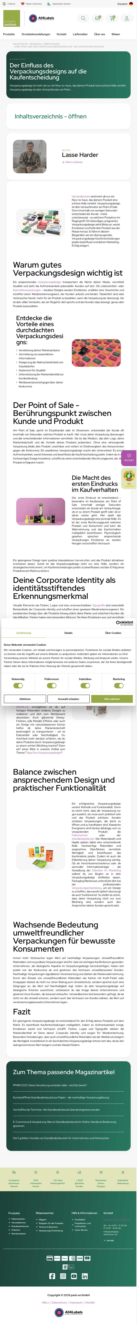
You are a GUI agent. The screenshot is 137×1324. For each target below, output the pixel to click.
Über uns (99, 34)
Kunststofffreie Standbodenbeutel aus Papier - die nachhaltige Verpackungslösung (61, 1097)
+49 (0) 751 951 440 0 (117, 1220)
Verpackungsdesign (49, 282)
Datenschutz (59, 1302)
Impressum (76, 1302)
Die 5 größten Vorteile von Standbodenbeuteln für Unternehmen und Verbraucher (61, 1138)
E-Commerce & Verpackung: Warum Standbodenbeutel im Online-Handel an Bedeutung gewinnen (64, 1124)
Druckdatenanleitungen (36, 34)
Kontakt (61, 34)
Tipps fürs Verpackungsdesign (43, 752)
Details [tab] (68, 632)
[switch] (51, 685)
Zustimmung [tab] (23, 632)
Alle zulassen (112, 699)
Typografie (98, 605)
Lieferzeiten (80, 34)
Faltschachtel (79, 835)
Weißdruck (22, 707)
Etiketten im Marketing (106, 870)
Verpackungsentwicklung (86, 888)
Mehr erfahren (74, 162)
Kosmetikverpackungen (27, 290)
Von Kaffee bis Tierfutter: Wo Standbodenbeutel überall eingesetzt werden (56, 1109)
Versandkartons (81, 196)
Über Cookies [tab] (113, 632)
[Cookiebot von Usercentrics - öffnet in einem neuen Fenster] (118, 623)
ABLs (45, 1302)
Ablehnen (25, 699)
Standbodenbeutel (83, 839)
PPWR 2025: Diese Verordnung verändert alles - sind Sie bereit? (50, 1085)
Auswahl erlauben (68, 699)
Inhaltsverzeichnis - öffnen (51, 116)
